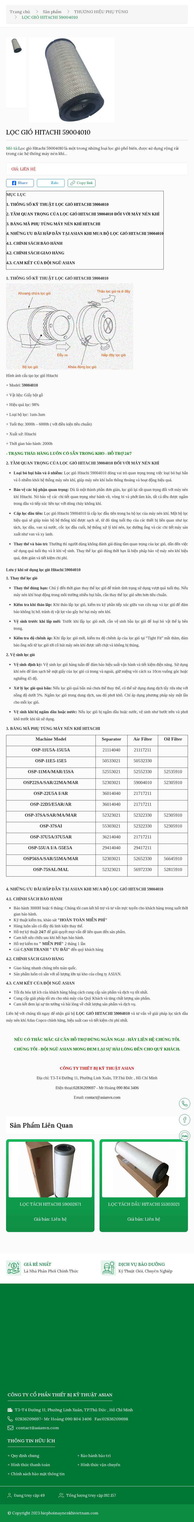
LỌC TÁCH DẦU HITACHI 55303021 (144, 1204)
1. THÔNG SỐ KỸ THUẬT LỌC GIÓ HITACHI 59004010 (57, 204)
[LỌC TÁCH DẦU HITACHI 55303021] (143, 1169)
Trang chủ (20, 11)
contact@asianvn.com (102, 1097)
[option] (16, 46)
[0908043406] (184, 1136)
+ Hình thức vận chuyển (98, 1464)
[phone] (184, 1103)
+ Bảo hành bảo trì (94, 1455)
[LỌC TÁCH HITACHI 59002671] (50, 1169)
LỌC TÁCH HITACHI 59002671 (50, 1204)
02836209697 (84, 1088)
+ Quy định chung (23, 1455)
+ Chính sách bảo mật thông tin (36, 1473)
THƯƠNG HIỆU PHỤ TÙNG (101, 11)
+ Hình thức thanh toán (29, 1464)
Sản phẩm (52, 11)
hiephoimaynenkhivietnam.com (69, 1513)
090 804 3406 (127, 1088)
